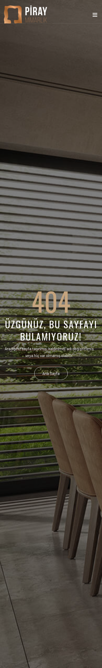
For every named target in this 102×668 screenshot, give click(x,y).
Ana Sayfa (51, 373)
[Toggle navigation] (95, 16)
